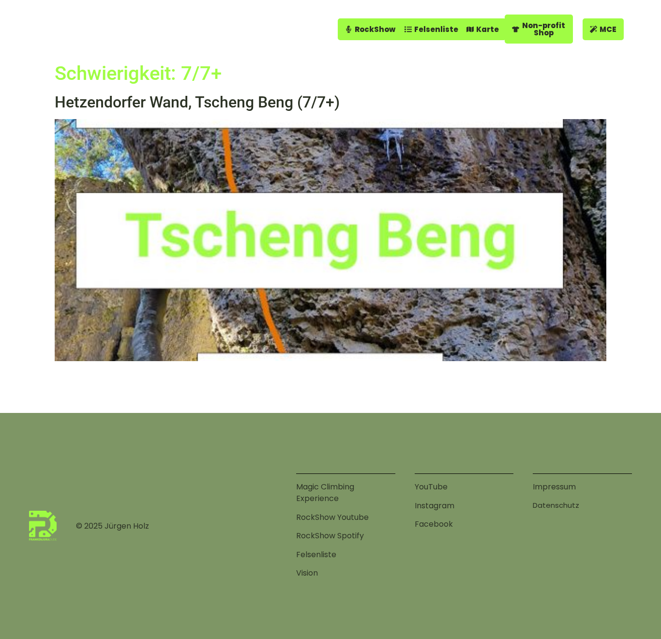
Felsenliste (316, 554)
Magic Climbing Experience (325, 492)
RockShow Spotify (330, 535)
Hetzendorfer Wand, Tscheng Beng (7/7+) (197, 102)
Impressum (554, 486)
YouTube (431, 486)
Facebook (434, 524)
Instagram (434, 505)
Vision (307, 572)
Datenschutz (556, 505)
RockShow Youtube (332, 517)
